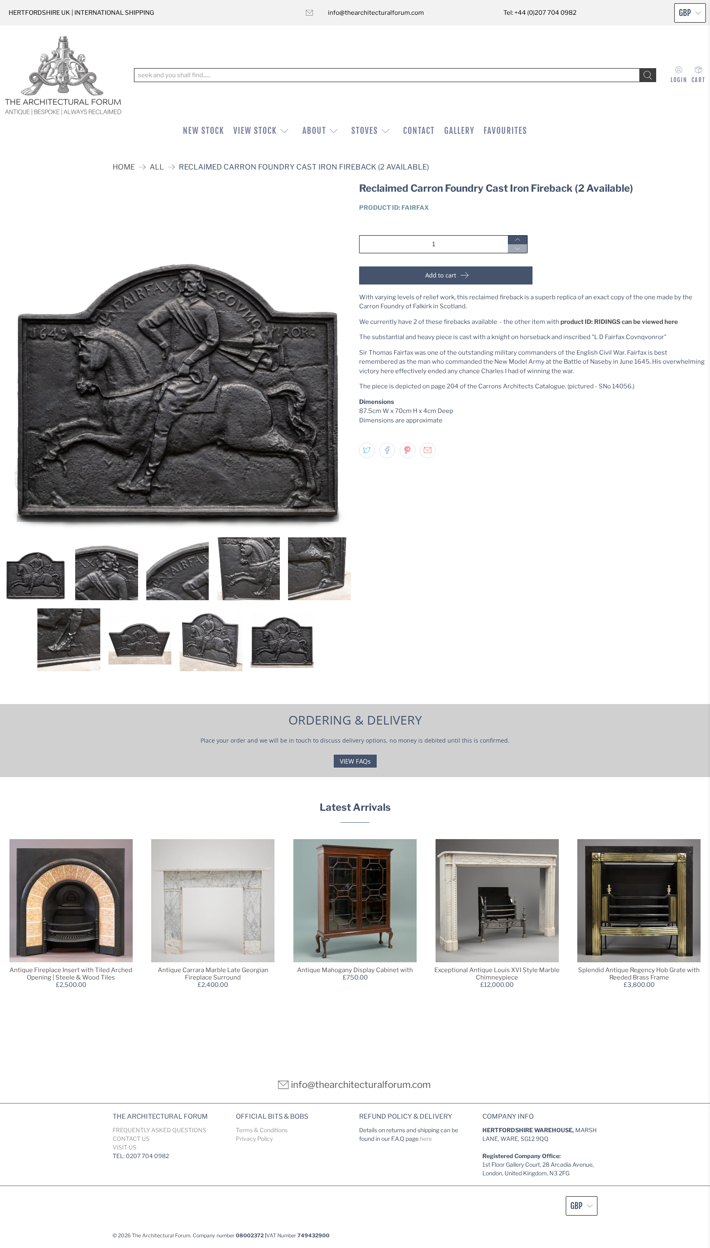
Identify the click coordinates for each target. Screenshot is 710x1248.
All (157, 167)
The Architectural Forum (161, 1235)
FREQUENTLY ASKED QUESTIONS (159, 1129)
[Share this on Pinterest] (407, 450)
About (314, 131)
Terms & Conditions (262, 1129)
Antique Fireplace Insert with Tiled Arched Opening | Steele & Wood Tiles (70, 973)
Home (124, 167)
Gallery (459, 131)
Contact (419, 131)
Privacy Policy (254, 1138)
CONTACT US (131, 1138)
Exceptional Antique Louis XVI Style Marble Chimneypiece (497, 973)
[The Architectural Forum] (63, 75)
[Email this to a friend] (428, 450)
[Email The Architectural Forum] (309, 12)
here (426, 1138)
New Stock (203, 131)
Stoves (364, 131)
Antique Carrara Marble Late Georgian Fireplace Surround (213, 973)
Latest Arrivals (355, 807)
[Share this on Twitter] (367, 450)
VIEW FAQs (355, 761)
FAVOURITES (505, 131)
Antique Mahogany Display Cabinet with (355, 970)
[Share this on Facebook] (387, 450)
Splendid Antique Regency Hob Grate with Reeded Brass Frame (639, 973)
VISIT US (124, 1147)
